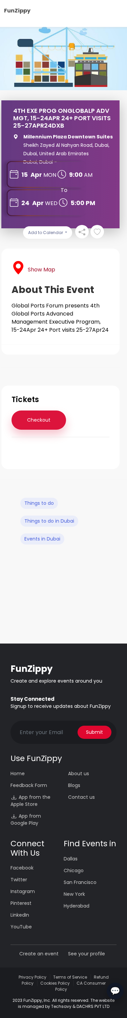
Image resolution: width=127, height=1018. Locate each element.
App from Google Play (25, 819)
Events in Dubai (42, 538)
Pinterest (20, 903)
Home (17, 773)
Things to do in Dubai (49, 521)
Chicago (74, 870)
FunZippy (17, 10)
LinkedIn (19, 915)
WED (51, 203)
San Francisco (80, 882)
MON (49, 175)
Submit (94, 732)
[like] (97, 231)
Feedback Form (28, 785)
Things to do (39, 503)
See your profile (86, 953)
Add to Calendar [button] (46, 232)
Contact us (81, 797)
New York (74, 894)
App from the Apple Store (30, 801)
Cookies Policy (55, 983)
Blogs (74, 785)
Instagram (22, 891)
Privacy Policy (32, 977)
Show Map (41, 269)
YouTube (21, 926)
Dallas (71, 858)
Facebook (22, 867)
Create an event (39, 953)
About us (78, 773)
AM (88, 175)
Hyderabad (76, 905)
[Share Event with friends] (82, 231)
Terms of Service (70, 977)
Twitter (18, 879)
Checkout (38, 420)
